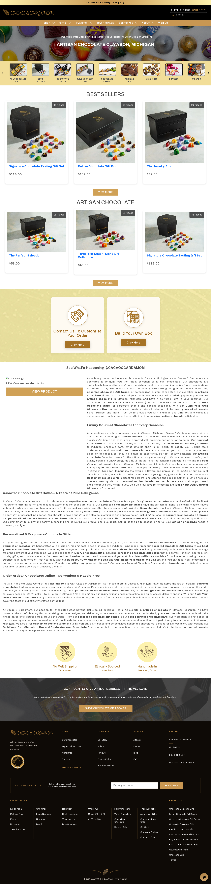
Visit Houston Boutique (180, 740)
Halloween (67, 809)
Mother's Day (16, 814)
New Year (40, 819)
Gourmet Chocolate (178, 850)
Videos (101, 746)
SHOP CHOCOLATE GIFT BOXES (105, 708)
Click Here (78, 344)
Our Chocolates (69, 740)
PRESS (186, 10)
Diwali (39, 824)
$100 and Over (95, 819)
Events (136, 746)
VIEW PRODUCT (44, 391)
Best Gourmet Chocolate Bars (183, 845)
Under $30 (93, 809)
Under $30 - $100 (97, 814)
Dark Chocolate (69, 824)
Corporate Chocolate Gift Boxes (184, 819)
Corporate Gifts (147, 837)
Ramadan (15, 824)
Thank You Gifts (148, 809)
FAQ (135, 759)
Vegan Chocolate (122, 814)
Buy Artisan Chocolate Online (183, 840)
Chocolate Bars (176, 855)
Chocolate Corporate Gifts (181, 809)
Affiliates (137, 740)
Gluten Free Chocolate (119, 820)
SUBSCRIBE (171, 786)
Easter (13, 819)
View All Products (70, 767)
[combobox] (188, 14)
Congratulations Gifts (148, 820)
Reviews (102, 753)
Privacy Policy (104, 759)
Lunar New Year (43, 814)
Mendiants (67, 753)
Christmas (41, 809)
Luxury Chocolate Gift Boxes (183, 814)
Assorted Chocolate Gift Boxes (184, 834)
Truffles (172, 860)
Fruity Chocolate (122, 809)
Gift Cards (145, 827)
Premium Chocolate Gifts (181, 829)
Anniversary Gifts (148, 814)
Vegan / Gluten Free (71, 746)
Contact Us (174, 747)
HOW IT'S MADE (105, 23)
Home (62, 37)
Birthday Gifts (120, 827)
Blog (135, 753)
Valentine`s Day (17, 829)
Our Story (102, 740)
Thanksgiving (69, 819)
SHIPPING (176, 10)
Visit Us (163, 23)
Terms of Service (106, 766)
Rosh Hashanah (70, 814)
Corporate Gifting (76, 37)
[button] (208, 2)
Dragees (66, 759)
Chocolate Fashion (149, 832)
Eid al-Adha (16, 809)
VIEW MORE (105, 192)
